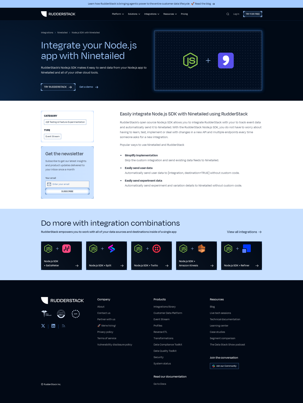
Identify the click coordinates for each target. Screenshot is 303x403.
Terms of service (106, 338)
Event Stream (162, 319)
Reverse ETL (160, 332)
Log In (236, 14)
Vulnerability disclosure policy (114, 345)
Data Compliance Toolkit (168, 345)
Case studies (217, 332)
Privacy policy (105, 332)
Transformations (163, 338)
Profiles (158, 326)
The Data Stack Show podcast (227, 345)
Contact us (103, 313)
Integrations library (165, 307)
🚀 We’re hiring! (106, 326)
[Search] (227, 14)
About (101, 307)
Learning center (219, 326)
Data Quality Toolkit (165, 351)
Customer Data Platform (168, 313)
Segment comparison (222, 338)
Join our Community (226, 366)
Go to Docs (160, 384)
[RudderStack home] (58, 14)
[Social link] (43, 326)
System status (162, 363)
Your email (50, 178)
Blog (212, 307)
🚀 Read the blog (201, 4)
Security (159, 357)
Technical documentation (225, 319)
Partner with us (106, 319)
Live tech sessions (220, 313)
